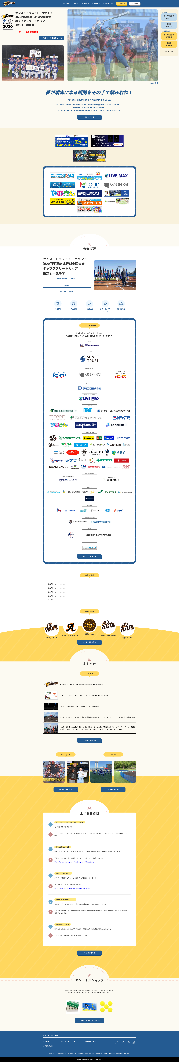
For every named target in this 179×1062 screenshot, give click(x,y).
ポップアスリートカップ (58, 584)
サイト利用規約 (48, 1046)
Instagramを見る (64, 789)
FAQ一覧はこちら (89, 953)
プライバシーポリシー (68, 1041)
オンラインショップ (107, 3)
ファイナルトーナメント (67, 292)
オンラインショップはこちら (88, 1020)
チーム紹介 (84, 3)
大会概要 (75, 3)
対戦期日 (67, 285)
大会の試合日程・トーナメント (67, 279)
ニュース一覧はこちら (89, 740)
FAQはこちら (169, 51)
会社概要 (46, 1041)
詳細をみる (88, 117)
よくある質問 (95, 3)
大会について (65, 3)
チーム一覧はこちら (89, 642)
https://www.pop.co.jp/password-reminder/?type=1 (72, 888)
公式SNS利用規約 (90, 1041)
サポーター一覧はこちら (89, 556)
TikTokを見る (111, 789)
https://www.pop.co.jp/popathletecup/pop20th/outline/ (74, 862)
